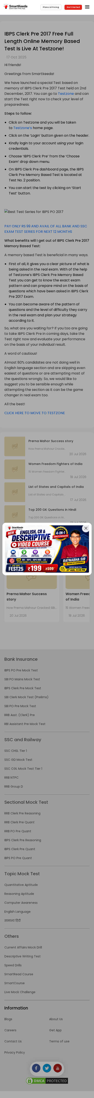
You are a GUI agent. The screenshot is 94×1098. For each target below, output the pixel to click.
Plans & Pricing (51, 7)
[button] (88, 7)
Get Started (73, 7)
